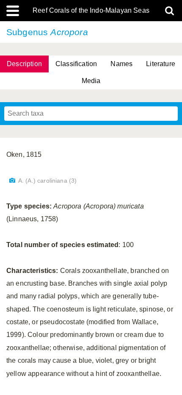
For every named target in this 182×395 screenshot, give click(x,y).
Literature (160, 63)
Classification (76, 63)
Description (24, 63)
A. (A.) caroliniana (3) (47, 181)
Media (91, 80)
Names (121, 63)
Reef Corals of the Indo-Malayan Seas (91, 10)
